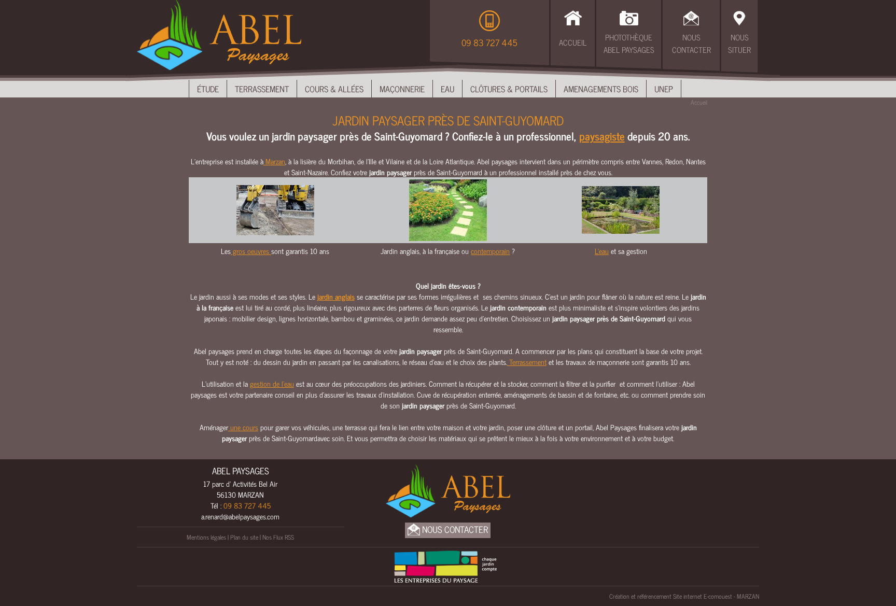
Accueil (572, 42)
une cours (243, 427)
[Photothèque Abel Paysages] (629, 16)
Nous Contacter (691, 44)
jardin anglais (336, 296)
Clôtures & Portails (509, 88)
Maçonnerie (402, 88)
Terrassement (262, 88)
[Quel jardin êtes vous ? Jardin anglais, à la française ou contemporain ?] (448, 209)
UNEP (663, 88)
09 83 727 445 (489, 42)
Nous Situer (739, 44)
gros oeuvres (251, 251)
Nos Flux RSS (278, 537)
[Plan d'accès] (739, 16)
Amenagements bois (601, 88)
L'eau (602, 251)
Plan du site (244, 537)
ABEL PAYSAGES (240, 470)
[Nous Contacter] (691, 16)
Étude (208, 88)
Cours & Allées (334, 88)
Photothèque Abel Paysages (629, 44)
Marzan (274, 161)
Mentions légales (206, 537)
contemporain (490, 251)
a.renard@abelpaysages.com (240, 516)
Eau (447, 88)
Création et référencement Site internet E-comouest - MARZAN (684, 596)
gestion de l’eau (272, 383)
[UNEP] (445, 565)
